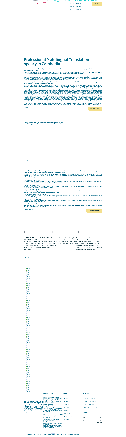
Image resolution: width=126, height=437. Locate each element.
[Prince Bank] (63, 350)
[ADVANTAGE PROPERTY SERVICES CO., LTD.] (63, 306)
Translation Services (89, 398)
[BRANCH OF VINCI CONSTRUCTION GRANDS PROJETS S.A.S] (63, 303)
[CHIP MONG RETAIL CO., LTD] (63, 369)
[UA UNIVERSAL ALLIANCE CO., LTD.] (63, 384)
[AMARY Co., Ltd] (63, 374)
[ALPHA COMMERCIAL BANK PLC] (63, 355)
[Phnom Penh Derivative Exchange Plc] (63, 387)
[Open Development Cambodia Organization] (63, 291)
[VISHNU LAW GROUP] (63, 338)
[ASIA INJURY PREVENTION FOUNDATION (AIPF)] (63, 288)
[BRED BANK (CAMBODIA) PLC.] (63, 352)
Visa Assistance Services (90, 407)
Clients (71, 9)
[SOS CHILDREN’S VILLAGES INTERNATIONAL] (63, 289)
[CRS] (63, 274)
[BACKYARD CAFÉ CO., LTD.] (63, 327)
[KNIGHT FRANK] (63, 335)
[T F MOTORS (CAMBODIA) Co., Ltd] (63, 331)
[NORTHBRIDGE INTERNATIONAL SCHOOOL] (63, 320)
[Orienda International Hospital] (63, 361)
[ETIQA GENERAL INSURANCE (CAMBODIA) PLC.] (63, 308)
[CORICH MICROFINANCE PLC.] (63, 363)
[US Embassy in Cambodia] (63, 269)
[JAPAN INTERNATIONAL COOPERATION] (63, 378)
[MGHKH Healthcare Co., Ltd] (63, 365)
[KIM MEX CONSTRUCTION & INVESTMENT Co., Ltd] (63, 391)
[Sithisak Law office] (63, 340)
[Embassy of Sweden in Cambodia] (63, 270)
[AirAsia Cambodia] (63, 310)
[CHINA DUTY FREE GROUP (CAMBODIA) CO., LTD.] (63, 321)
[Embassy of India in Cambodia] (63, 272)
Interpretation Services (90, 401)
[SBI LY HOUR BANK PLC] (63, 348)
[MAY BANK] (63, 346)
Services (71, 6)
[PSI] (63, 276)
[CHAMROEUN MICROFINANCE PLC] (63, 359)
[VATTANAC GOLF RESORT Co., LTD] (63, 312)
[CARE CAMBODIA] (63, 284)
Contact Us (78, 9)
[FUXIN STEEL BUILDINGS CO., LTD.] (63, 382)
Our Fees (78, 6)
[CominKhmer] (63, 301)
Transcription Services (90, 404)
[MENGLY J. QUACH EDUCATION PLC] (63, 314)
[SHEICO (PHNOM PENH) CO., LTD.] (63, 389)
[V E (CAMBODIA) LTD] (63, 304)
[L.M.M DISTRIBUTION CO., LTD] (63, 329)
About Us (78, 3)
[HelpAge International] (63, 282)
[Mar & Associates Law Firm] (63, 336)
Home (72, 3)
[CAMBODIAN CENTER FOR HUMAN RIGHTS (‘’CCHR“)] (63, 286)
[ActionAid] (63, 297)
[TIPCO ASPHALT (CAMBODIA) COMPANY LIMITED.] (63, 323)
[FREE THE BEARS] (63, 295)
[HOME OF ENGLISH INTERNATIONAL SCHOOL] (63, 318)
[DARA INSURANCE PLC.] (63, 372)
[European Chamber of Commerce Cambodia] (63, 370)
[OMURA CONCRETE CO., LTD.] (63, 376)
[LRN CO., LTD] (63, 325)
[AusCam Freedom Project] (63, 293)
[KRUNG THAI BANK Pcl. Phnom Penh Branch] (63, 344)
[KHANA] (63, 278)
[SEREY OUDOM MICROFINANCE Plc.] (63, 367)
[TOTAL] (63, 299)
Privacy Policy (68, 416)
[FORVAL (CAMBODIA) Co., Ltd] (63, 386)
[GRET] (63, 280)
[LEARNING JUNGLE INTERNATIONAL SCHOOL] (63, 316)
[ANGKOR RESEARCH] (63, 333)
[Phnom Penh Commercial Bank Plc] (63, 353)
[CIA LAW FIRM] (63, 342)
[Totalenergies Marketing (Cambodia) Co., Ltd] (63, 357)
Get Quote (67, 413)
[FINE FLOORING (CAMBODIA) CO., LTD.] (63, 380)
